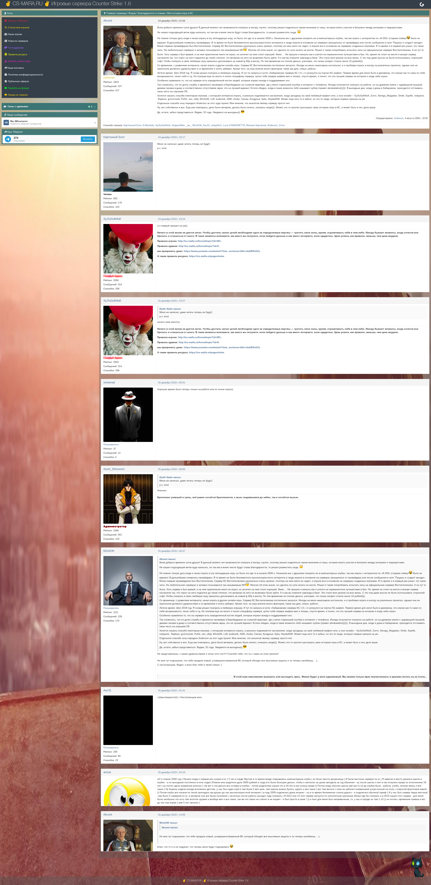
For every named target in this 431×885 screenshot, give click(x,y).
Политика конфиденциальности (25, 74)
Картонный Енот (132, 125)
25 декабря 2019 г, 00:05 (171, 469)
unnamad (109, 382)
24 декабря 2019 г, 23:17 (171, 137)
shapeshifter (178, 125)
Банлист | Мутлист (17, 20)
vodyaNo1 (216, 125)
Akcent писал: (167, 559)
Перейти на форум (18, 88)
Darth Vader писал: (170, 308)
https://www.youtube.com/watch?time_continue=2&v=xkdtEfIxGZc (222, 251)
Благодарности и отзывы (151, 13)
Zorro (282, 125)
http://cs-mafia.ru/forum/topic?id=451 (199, 241)
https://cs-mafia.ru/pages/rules (206, 256)
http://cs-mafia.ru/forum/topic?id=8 (199, 246)
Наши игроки (14, 34)
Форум (132, 13)
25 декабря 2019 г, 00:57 (171, 551)
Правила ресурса (17, 54)
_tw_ (188, 125)
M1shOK (197, 125)
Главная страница (116, 13)
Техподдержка (15, 47)
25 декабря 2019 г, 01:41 (171, 690)
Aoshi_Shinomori (114, 469)
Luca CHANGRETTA (234, 125)
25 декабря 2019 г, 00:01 (171, 382)
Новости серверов (17, 41)
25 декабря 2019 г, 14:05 (171, 814)
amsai (107, 772)
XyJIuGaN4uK (162, 125)
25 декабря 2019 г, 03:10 (171, 772)
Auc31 (206, 125)
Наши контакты (15, 67)
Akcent (107, 20)
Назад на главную (17, 94)
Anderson (398, 118)
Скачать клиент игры (19, 61)
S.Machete (148, 125)
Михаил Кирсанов (256, 125)
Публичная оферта (18, 81)
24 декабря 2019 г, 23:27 (171, 300)
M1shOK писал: (168, 822)
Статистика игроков (18, 27)
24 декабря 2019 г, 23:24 (171, 219)
